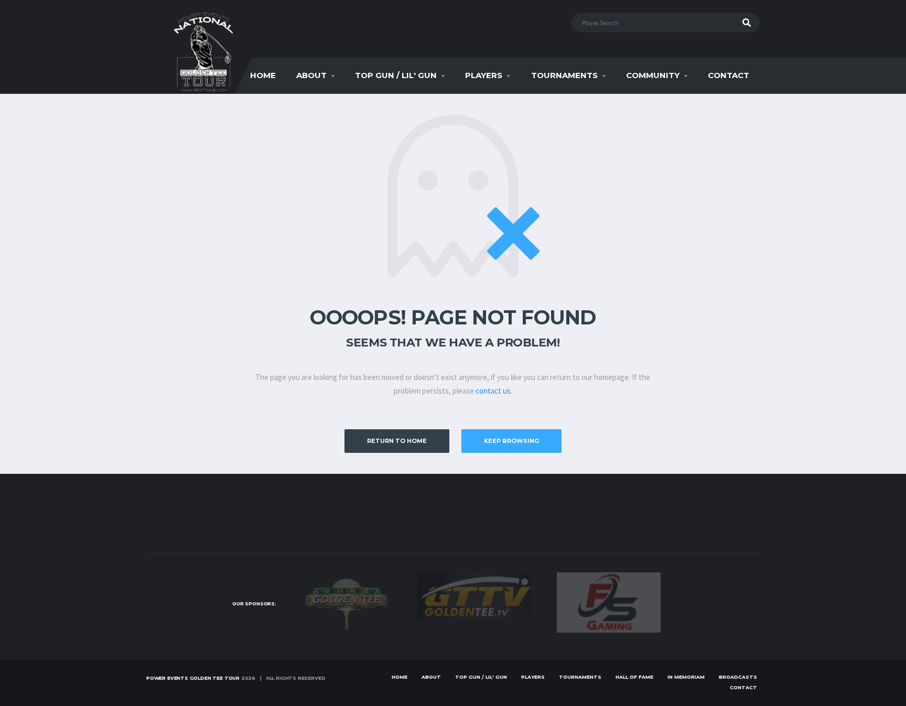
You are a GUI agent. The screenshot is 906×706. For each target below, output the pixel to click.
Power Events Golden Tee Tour (193, 678)
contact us (493, 391)
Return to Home (397, 440)
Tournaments (564, 75)
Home (263, 75)
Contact (728, 75)
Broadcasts (738, 677)
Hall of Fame (634, 677)
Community (653, 75)
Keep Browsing (511, 440)
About (311, 75)
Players (483, 75)
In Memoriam (686, 677)
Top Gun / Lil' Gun (396, 75)
